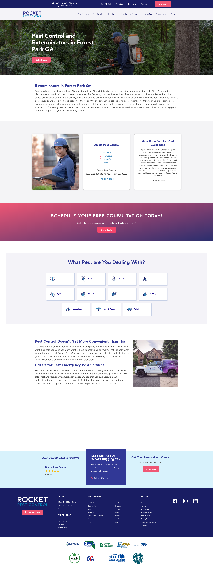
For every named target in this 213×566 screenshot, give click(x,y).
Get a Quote (41, 60)
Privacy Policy (145, 519)
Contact (174, 14)
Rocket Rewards (146, 512)
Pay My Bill (106, 4)
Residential (91, 503)
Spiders (116, 512)
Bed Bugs (91, 512)
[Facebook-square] (175, 501)
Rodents (107, 152)
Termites (107, 156)
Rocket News (145, 516)
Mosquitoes (118, 506)
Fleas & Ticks (118, 519)
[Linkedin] (195, 501)
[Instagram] (185, 501)
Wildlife (107, 159)
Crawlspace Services (130, 14)
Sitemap (144, 525)
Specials (119, 4)
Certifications (62, 527)
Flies (89, 522)
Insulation (112, 14)
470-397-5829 (106, 179)
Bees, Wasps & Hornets (95, 516)
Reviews (132, 4)
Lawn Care (148, 14)
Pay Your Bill (145, 509)
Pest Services (99, 14)
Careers (144, 4)
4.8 (46, 474)
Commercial (161, 14)
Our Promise (83, 14)
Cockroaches (92, 519)
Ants (105, 163)
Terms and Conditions (148, 522)
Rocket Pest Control (106, 170)
